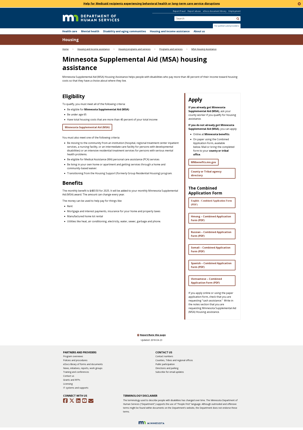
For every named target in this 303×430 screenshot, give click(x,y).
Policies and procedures (75, 360)
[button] (227, 26)
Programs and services (171, 49)
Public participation (165, 364)
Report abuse (194, 11)
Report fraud (179, 11)
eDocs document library (214, 11)
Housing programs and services (134, 49)
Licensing (68, 383)
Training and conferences (76, 371)
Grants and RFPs (71, 379)
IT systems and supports (75, 387)
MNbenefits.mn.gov (203, 162)
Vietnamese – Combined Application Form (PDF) (206, 280)
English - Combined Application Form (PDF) (211, 202)
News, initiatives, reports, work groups (82, 368)
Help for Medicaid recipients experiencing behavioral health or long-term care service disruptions (151, 3)
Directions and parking (166, 368)
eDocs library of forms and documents (83, 364)
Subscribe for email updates (169, 371)
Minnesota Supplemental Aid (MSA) (87, 127)
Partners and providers (79, 352)
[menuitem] (70, 31)
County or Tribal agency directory (206, 173)
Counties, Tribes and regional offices (174, 360)
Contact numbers (164, 356)
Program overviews (73, 356)
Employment (235, 11)
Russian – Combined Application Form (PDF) (211, 234)
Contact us (68, 375)
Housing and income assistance (93, 49)
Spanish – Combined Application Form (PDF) (211, 265)
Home (65, 49)
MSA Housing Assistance (204, 49)
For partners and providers (226, 26)
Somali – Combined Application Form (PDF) (210, 249)
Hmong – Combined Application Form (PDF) (211, 218)
